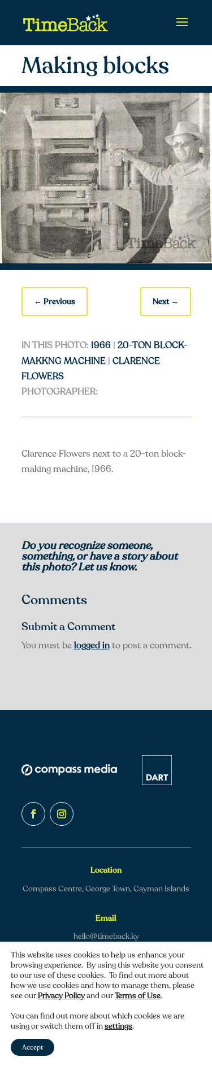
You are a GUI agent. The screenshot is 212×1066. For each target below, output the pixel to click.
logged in (92, 645)
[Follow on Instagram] (61, 814)
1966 (101, 345)
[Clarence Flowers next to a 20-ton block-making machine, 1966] (106, 260)
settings (118, 1026)
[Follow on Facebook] (33, 814)
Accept (32, 1047)
